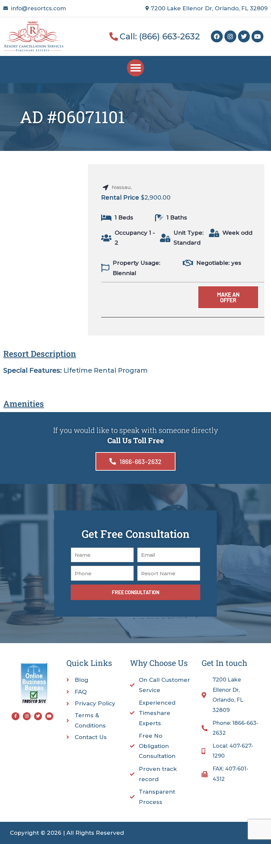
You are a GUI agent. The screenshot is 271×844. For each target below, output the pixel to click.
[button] (135, 68)
